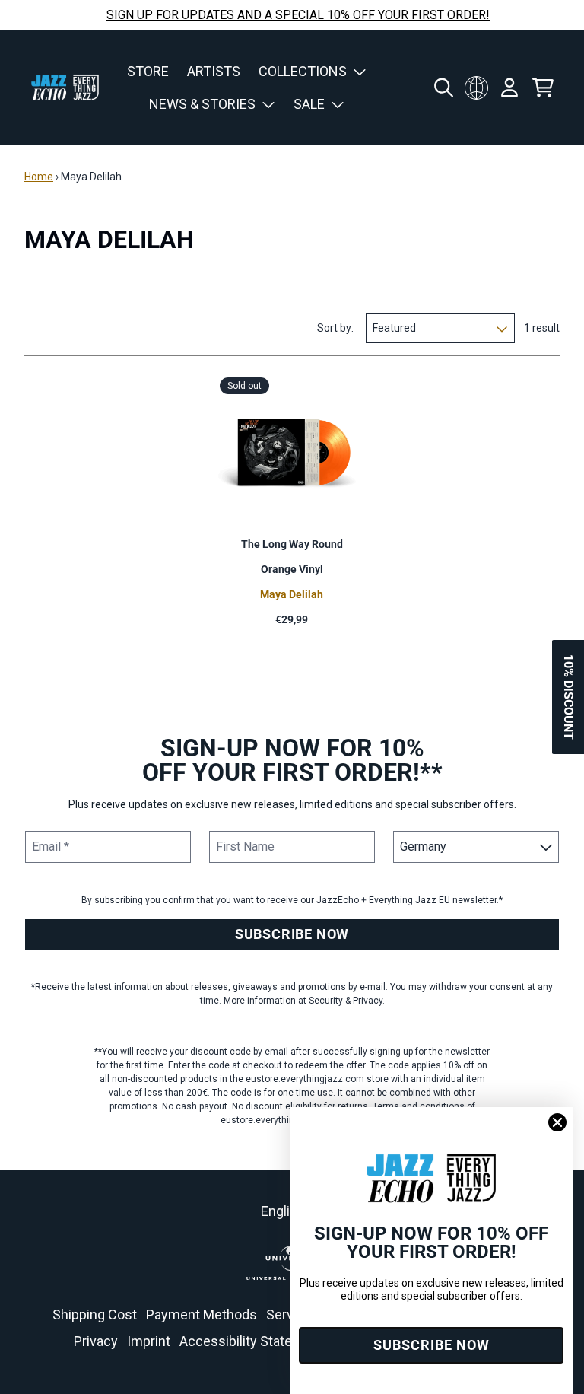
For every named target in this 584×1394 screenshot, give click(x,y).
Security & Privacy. (347, 1000)
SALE (309, 104)
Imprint (148, 1341)
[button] (568, 697)
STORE (148, 71)
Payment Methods (201, 1314)
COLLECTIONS (303, 71)
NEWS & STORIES (202, 104)
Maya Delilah (291, 594)
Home (38, 176)
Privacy (96, 1341)
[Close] (557, 1122)
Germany (476, 87)
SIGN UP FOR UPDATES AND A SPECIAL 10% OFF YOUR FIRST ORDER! (298, 15)
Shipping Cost (94, 1314)
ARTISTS (213, 71)
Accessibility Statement (251, 1341)
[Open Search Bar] (442, 87)
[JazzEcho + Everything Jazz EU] (65, 87)
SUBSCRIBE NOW (292, 934)
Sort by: (335, 328)
